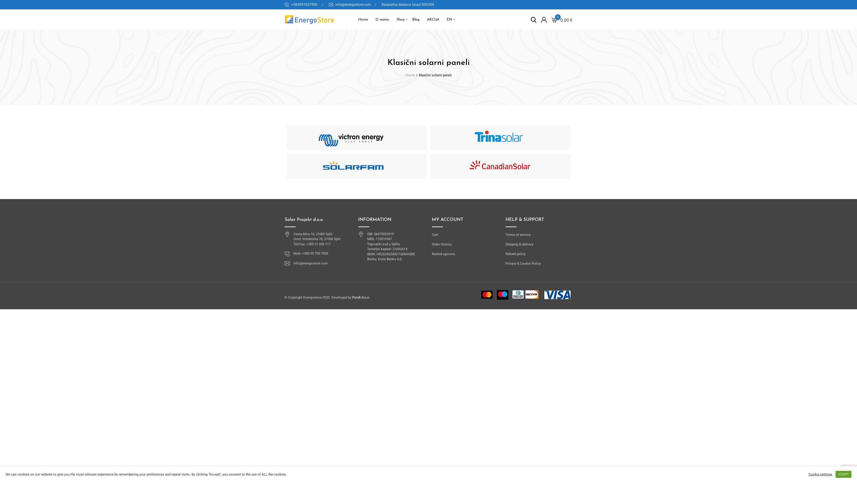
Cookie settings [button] (820, 474)
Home (363, 19)
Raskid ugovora (443, 254)
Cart (435, 235)
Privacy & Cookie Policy (523, 264)
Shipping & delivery (519, 244)
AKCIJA (433, 19)
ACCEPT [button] (843, 474)
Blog (415, 19)
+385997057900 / (307, 4)
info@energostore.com (310, 263)
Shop (400, 19)
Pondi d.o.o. (361, 297)
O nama (382, 19)
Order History (442, 244)
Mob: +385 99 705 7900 (310, 253)
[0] (554, 20)
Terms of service (517, 235)
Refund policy (515, 254)
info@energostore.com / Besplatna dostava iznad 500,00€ (384, 4)
